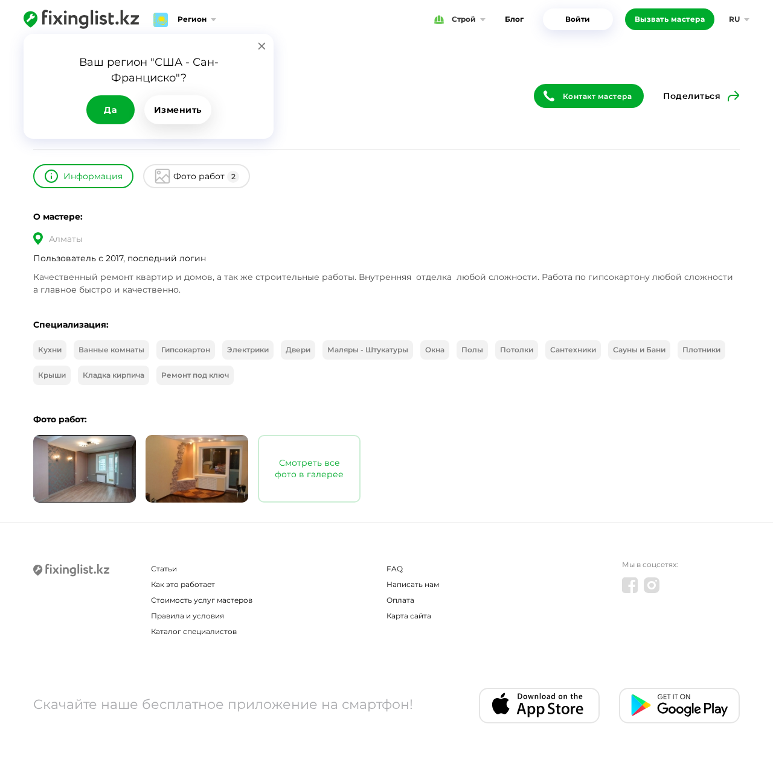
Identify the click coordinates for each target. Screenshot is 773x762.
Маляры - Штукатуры (367, 349)
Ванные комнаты (111, 349)
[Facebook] (630, 585)
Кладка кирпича (113, 374)
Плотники (701, 349)
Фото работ (204, 176)
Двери (298, 349)
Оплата (400, 600)
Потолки (516, 349)
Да (110, 109)
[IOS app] (539, 705)
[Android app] (679, 705)
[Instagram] (651, 585)
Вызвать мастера (670, 19)
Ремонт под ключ (195, 374)
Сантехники (573, 349)
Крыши (52, 374)
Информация (93, 176)
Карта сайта (408, 615)
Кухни (50, 349)
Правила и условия (187, 615)
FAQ (394, 568)
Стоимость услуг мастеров (201, 600)
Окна (434, 349)
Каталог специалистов (194, 631)
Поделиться (691, 95)
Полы (472, 349)
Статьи (164, 568)
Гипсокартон (185, 349)
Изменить (178, 109)
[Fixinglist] (81, 19)
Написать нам (412, 584)
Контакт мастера (597, 96)
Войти (577, 19)
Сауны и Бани (639, 349)
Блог (514, 19)
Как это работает (183, 584)
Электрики (248, 349)
